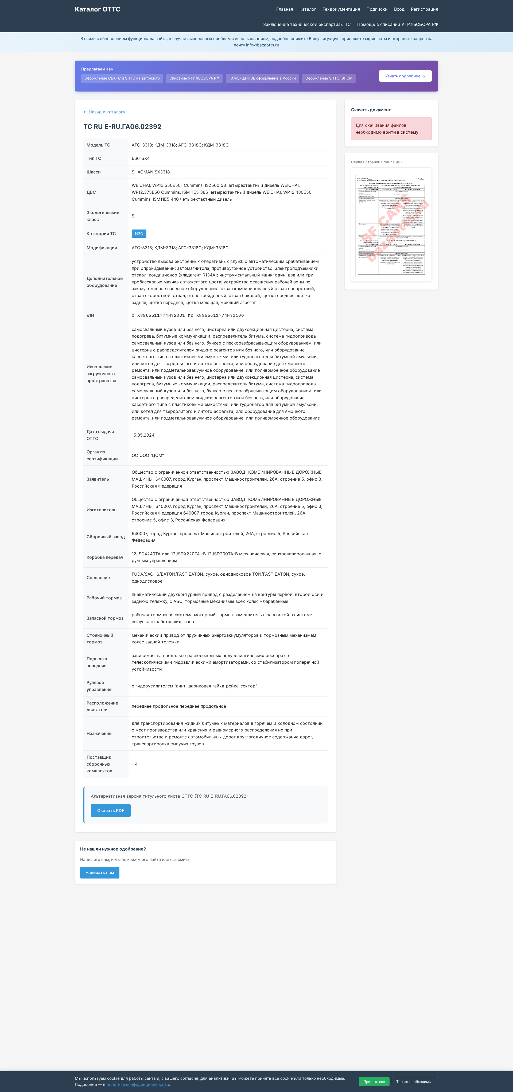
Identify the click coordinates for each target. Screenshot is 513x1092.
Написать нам (100, 872)
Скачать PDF (110, 810)
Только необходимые (415, 1081)
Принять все (374, 1081)
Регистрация (424, 9)
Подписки (377, 9)
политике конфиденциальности (138, 1084)
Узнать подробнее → (405, 76)
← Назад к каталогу (104, 111)
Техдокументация (341, 9)
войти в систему (400, 132)
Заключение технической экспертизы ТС (307, 24)
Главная (284, 9)
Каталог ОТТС (98, 9)
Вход (399, 9)
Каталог (308, 9)
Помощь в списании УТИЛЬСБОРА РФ (397, 24)
